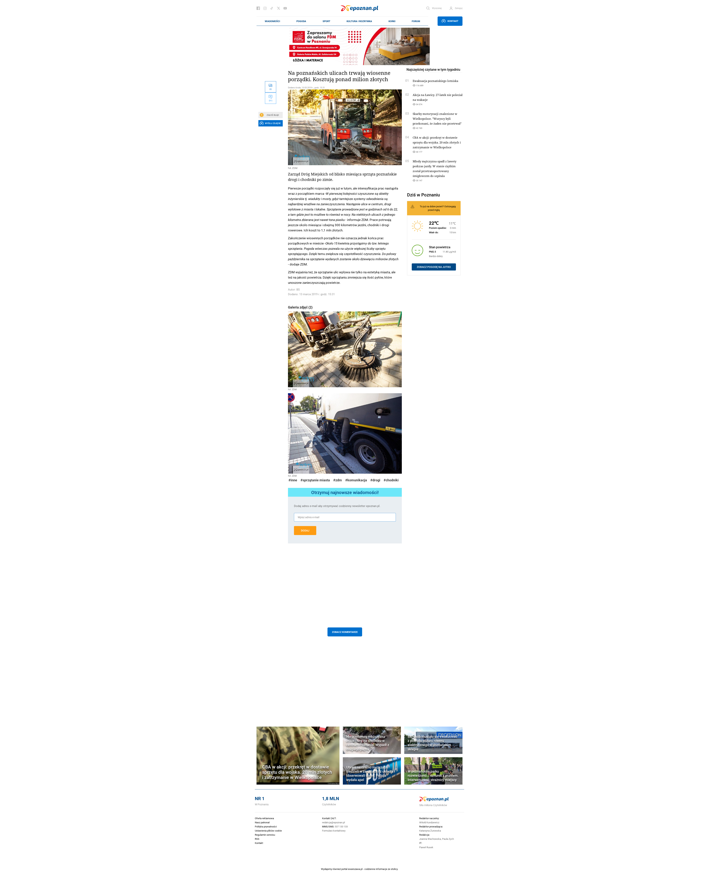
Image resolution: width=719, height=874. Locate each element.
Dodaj (305, 530)
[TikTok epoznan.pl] (271, 8)
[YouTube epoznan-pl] (285, 8)
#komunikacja (356, 480)
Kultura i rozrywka (359, 21)
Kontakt (453, 20)
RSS (257, 838)
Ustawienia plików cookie (268, 830)
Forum (416, 21)
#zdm (337, 480)
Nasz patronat (262, 822)
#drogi (375, 480)
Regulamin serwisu (265, 834)
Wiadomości (272, 21)
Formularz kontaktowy (333, 830)
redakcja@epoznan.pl (333, 822)
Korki (392, 21)
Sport (326, 21)
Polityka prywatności (266, 826)
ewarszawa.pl (355, 868)
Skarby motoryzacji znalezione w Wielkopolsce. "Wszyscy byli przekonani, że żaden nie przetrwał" (437, 118)
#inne (293, 480)
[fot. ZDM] (345, 127)
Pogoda (301, 21)
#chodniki (391, 480)
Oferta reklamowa (264, 818)
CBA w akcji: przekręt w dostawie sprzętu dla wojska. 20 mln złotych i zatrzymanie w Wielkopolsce (437, 142)
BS (298, 289)
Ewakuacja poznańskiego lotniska (435, 81)
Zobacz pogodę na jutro (434, 267)
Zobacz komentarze (345, 631)
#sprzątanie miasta (315, 480)
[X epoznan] (278, 8)
